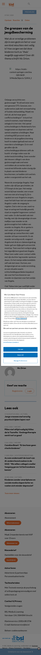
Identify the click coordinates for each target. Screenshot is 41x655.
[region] (20, 327)
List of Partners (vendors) (11, 342)
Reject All (20, 355)
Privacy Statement (21, 318)
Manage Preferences (20, 360)
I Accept (20, 349)
